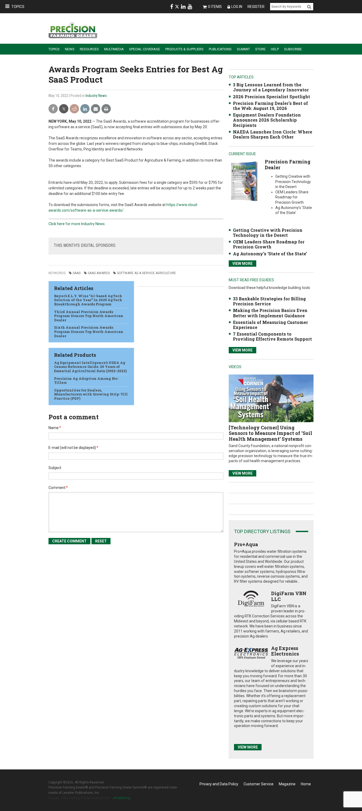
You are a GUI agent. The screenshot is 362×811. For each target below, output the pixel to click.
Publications (220, 49)
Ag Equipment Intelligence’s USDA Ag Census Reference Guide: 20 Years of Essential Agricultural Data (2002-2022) (90, 366)
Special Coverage (144, 49)
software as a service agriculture (146, 273)
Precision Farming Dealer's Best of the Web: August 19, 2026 (270, 105)
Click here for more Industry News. (76, 224)
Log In (236, 7)
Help (275, 49)
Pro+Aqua (246, 544)
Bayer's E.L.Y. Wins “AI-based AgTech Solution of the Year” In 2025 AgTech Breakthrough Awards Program (88, 299)
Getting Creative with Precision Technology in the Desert (267, 232)
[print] (106, 109)
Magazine (287, 784)
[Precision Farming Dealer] (244, 181)
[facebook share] (53, 109)
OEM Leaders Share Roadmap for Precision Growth (268, 244)
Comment (58, 487)
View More (242, 263)
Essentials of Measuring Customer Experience (270, 324)
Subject (54, 468)
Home (306, 784)
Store (260, 49)
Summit (243, 49)
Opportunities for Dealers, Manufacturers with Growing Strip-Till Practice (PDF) (91, 394)
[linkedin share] (85, 109)
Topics (17, 7)
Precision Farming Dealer (287, 164)
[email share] (95, 109)
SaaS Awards (99, 273)
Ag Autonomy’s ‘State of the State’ (270, 253)
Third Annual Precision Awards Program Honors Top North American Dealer (88, 315)
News (69, 49)
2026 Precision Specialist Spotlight (271, 96)
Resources (89, 49)
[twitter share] (63, 109)
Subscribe (293, 49)
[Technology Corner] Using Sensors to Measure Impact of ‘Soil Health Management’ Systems (270, 433)
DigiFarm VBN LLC (288, 596)
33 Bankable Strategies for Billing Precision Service (269, 301)
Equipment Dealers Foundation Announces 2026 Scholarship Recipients (267, 120)
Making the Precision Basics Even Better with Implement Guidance (270, 313)
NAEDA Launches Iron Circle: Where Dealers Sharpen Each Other (272, 134)
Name (54, 428)
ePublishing (121, 798)
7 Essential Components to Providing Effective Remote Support (272, 336)
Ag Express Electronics (285, 651)
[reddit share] (74, 109)
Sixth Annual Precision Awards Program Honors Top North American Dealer (88, 331)
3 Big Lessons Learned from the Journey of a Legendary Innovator (271, 87)
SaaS (77, 273)
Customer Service (258, 784)
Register (256, 7)
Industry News (96, 95)
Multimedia (114, 49)
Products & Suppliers (184, 49)
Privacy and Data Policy (219, 784)
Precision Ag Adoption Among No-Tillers (86, 380)
